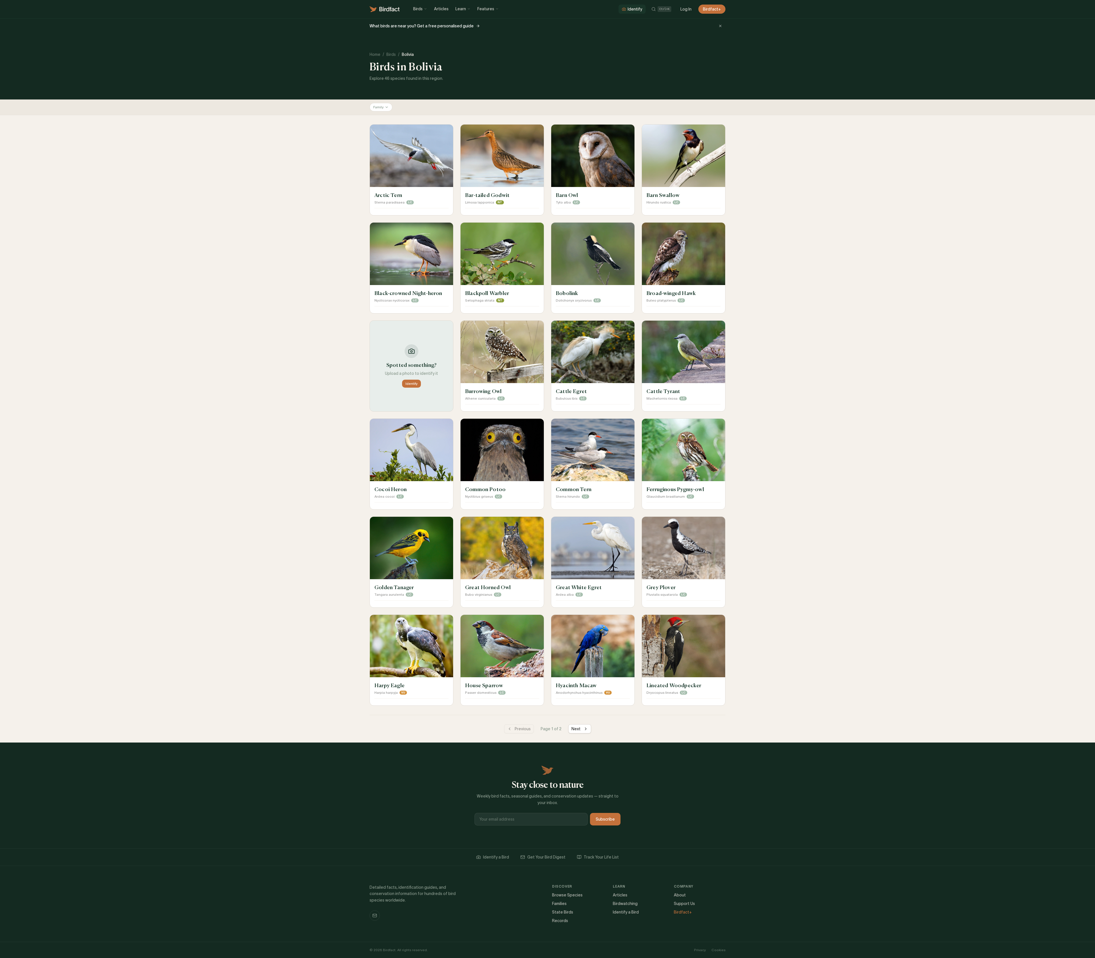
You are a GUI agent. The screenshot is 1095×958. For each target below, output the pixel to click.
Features (485, 9)
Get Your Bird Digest (546, 857)
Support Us (684, 903)
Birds (418, 9)
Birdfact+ (712, 9)
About (680, 895)
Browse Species (567, 895)
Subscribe (605, 819)
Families (559, 903)
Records (560, 920)
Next (576, 729)
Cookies (718, 950)
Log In (686, 9)
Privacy (700, 950)
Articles (441, 9)
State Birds (562, 912)
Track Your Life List (601, 857)
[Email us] (375, 915)
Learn (460, 9)
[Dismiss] (720, 26)
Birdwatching (625, 903)
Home (375, 54)
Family (378, 107)
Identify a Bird (496, 857)
